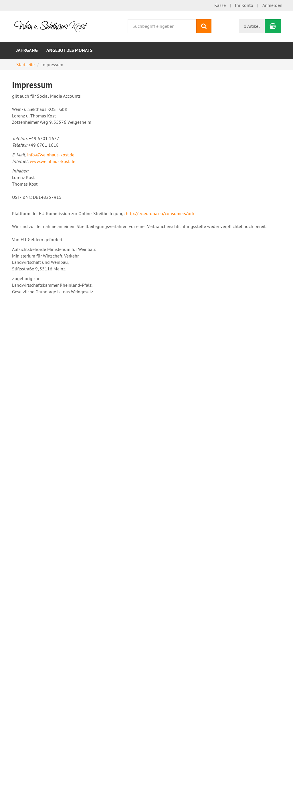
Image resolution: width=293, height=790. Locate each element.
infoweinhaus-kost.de (50, 155)
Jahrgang (27, 50)
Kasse (220, 5)
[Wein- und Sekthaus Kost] (53, 25)
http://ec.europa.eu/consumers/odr (160, 213)
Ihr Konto (244, 5)
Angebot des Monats (69, 50)
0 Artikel (252, 26)
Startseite (25, 64)
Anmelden (272, 5)
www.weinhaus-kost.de (52, 161)
